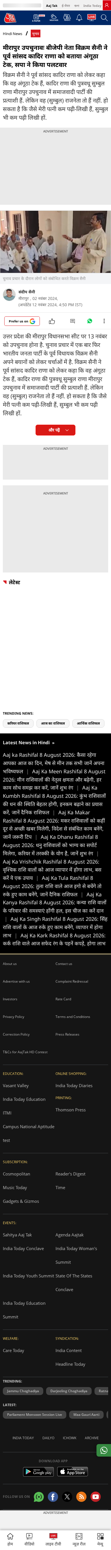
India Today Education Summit (24, 1310)
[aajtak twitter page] (67, 1497)
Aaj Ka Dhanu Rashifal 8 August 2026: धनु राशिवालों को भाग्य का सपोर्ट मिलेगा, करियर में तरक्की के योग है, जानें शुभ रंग (51, 845)
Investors (10, 999)
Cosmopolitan (16, 1174)
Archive (92, 1438)
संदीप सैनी (26, 292)
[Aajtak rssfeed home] (81, 1497)
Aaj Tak (51, 5)
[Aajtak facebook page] (53, 1497)
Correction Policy (16, 1034)
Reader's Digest (70, 1174)
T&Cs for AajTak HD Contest (25, 1052)
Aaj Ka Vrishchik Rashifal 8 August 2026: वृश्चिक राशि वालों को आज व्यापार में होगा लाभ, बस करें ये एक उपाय (52, 870)
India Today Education (24, 1099)
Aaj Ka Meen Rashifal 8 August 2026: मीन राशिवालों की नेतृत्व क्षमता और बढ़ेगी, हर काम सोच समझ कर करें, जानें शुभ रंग (54, 779)
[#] (90, 322)
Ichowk (69, 1438)
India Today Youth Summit (28, 1276)
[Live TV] (91, 19)
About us (10, 963)
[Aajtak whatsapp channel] (39, 1497)
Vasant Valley (16, 1085)
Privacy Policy (13, 1016)
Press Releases (67, 1034)
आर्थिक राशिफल (88, 723)
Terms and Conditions (73, 1016)
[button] (100, 1540)
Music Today (15, 1187)
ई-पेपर (66, 5)
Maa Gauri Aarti (86, 1414)
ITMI (7, 1113)
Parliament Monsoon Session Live (34, 1414)
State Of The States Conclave (74, 1282)
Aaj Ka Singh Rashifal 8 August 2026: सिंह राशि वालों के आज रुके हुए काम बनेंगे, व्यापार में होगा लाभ (55, 927)
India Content (69, 1350)
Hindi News (12, 33)
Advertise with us (16, 981)
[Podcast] (67, 17)
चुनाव (35, 34)
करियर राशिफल (18, 723)
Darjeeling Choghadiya (68, 1391)
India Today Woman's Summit (76, 1255)
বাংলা (76, 5)
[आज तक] (10, 17)
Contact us (64, 963)
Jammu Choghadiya (23, 1391)
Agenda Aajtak (70, 1235)
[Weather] (54, 19)
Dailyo (48, 1438)
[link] (107, 5)
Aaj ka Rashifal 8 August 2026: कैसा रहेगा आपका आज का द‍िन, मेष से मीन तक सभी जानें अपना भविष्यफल (53, 763)
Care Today (13, 1350)
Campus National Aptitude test (28, 1133)
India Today (92, 5)
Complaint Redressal (72, 981)
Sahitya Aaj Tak (17, 1235)
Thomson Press (71, 1110)
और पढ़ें (54, 430)
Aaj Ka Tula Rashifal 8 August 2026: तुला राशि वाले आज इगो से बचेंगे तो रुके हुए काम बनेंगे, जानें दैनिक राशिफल (52, 886)
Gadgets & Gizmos (21, 1201)
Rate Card (63, 999)
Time (60, 1187)
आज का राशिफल (53, 723)
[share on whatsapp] (103, 1450)
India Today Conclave (23, 1248)
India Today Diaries (74, 1085)
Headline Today (70, 1364)
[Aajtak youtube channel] (96, 1497)
